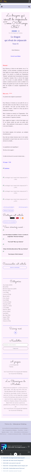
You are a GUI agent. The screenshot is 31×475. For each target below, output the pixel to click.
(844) (6, 311)
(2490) (7, 285)
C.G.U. (11, 432)
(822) (5, 313)
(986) (6, 307)
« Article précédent (8, 207)
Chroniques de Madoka (20, 408)
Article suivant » (23, 207)
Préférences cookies (26, 433)
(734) (7, 321)
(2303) (5, 287)
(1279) (7, 304)
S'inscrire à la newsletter (10, 222)
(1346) (7, 302)
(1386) (6, 300)
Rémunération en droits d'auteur (21, 432)
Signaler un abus (5, 432)
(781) (6, 315)
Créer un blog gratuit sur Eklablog (9, 430)
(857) (7, 309)
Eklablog (23, 424)
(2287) (9, 288)
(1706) (7, 294)
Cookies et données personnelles (14, 433)
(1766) (6, 292)
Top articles (20, 430)
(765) (6, 319)
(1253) (7, 305)
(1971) (7, 290)
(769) (6, 317)
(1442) (6, 298)
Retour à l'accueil (8, 210)
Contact (25, 430)
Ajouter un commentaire (14, 267)
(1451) (6, 296)
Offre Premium (3, 433)
